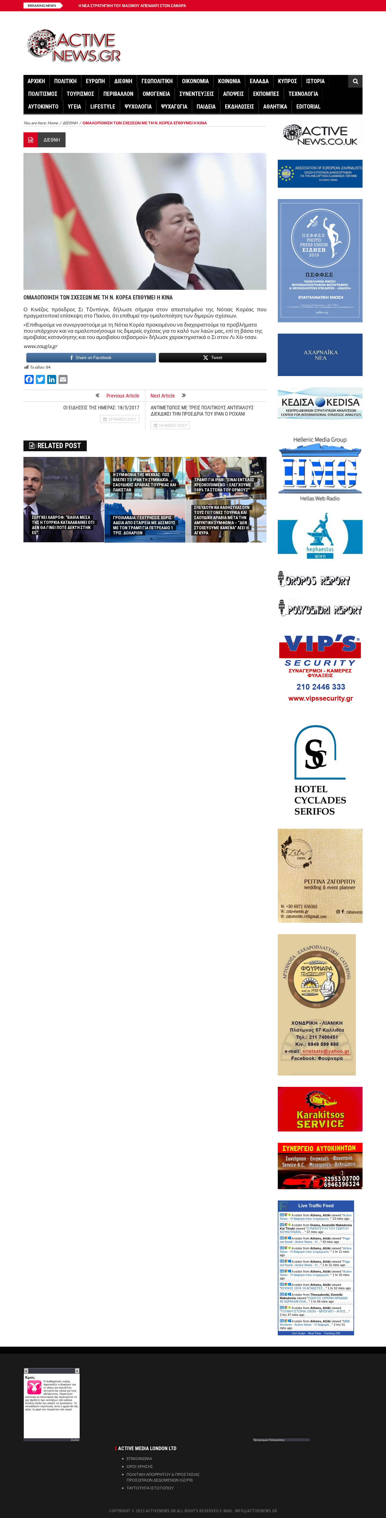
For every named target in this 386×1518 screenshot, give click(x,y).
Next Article (163, 396)
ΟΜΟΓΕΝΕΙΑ (156, 93)
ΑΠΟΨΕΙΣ (233, 93)
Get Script (298, 1333)
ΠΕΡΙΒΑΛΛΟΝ (118, 93)
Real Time (314, 1333)
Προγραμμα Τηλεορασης (269, 1439)
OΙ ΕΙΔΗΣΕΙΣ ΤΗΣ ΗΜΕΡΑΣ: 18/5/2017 (101, 408)
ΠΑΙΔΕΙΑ (206, 106)
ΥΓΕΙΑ (74, 106)
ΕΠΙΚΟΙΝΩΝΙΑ (139, 1458)
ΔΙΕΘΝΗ (123, 81)
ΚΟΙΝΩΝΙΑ (229, 81)
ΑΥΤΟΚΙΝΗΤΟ (43, 106)
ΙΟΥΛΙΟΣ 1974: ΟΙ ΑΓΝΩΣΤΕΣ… (303, 1288)
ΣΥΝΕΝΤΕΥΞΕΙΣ (196, 93)
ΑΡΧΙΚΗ (36, 81)
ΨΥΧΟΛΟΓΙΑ (138, 106)
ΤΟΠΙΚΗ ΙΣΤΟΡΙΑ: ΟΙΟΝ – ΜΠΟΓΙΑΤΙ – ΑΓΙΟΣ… (315, 1311)
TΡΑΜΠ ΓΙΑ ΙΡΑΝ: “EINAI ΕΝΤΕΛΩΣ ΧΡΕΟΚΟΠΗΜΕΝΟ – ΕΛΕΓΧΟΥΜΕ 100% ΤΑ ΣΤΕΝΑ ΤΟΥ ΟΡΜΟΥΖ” (224, 485)
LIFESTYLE (102, 106)
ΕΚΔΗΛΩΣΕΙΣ (239, 106)
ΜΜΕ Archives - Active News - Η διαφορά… (315, 1323)
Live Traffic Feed (316, 1205)
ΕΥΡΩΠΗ (95, 81)
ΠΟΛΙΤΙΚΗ (65, 81)
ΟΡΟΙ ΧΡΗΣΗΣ (140, 1466)
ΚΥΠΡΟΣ (287, 81)
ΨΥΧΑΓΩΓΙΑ (174, 106)
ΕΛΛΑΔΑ (259, 81)
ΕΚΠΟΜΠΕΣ (266, 93)
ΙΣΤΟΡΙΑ (315, 81)
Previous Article (123, 396)
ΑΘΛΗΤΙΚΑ (275, 106)
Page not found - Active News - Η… (315, 1240)
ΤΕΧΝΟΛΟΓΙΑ (303, 93)
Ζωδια (75, 1439)
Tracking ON (332, 1333)
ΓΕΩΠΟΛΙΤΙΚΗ (157, 81)
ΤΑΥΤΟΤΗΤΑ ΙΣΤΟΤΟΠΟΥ (150, 1487)
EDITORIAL (308, 106)
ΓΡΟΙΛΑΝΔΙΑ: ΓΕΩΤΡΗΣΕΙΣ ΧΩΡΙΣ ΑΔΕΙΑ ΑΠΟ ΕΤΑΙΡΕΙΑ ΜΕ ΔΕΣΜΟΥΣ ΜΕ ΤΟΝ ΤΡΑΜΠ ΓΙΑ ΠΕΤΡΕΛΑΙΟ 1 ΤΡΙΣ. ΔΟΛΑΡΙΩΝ (144, 525)
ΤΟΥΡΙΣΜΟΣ (80, 93)
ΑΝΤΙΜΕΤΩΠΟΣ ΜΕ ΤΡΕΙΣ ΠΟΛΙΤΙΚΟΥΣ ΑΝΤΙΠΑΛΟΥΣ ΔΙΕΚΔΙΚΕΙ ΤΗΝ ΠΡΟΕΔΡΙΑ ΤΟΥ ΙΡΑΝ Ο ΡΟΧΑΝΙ (202, 411)
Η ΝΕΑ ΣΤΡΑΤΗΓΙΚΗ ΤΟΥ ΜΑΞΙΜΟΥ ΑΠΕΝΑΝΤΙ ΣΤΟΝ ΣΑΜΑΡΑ (132, 5)
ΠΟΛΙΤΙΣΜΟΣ (42, 93)
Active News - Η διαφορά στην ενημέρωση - (316, 1216)
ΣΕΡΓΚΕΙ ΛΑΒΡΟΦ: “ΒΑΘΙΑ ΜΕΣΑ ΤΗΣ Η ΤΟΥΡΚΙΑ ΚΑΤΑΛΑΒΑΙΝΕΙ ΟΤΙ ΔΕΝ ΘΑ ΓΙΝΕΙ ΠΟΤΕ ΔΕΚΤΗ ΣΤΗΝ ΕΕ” (63, 525)
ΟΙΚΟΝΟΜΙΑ (195, 81)
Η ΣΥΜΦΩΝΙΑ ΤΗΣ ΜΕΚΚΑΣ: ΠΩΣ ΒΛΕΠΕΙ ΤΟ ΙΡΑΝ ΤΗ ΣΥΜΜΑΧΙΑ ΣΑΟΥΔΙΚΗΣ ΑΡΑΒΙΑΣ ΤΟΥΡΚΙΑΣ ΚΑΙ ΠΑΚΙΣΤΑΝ (144, 482)
